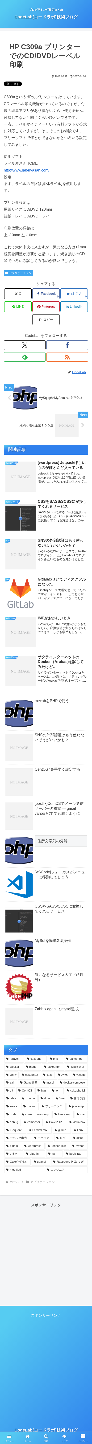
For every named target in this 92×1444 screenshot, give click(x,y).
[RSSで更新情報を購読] (67, 357)
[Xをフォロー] (25, 345)
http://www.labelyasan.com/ (26, 170)
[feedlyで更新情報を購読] (25, 357)
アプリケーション (20, 273)
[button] (46, 319)
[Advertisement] (46, 1255)
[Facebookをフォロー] (67, 345)
